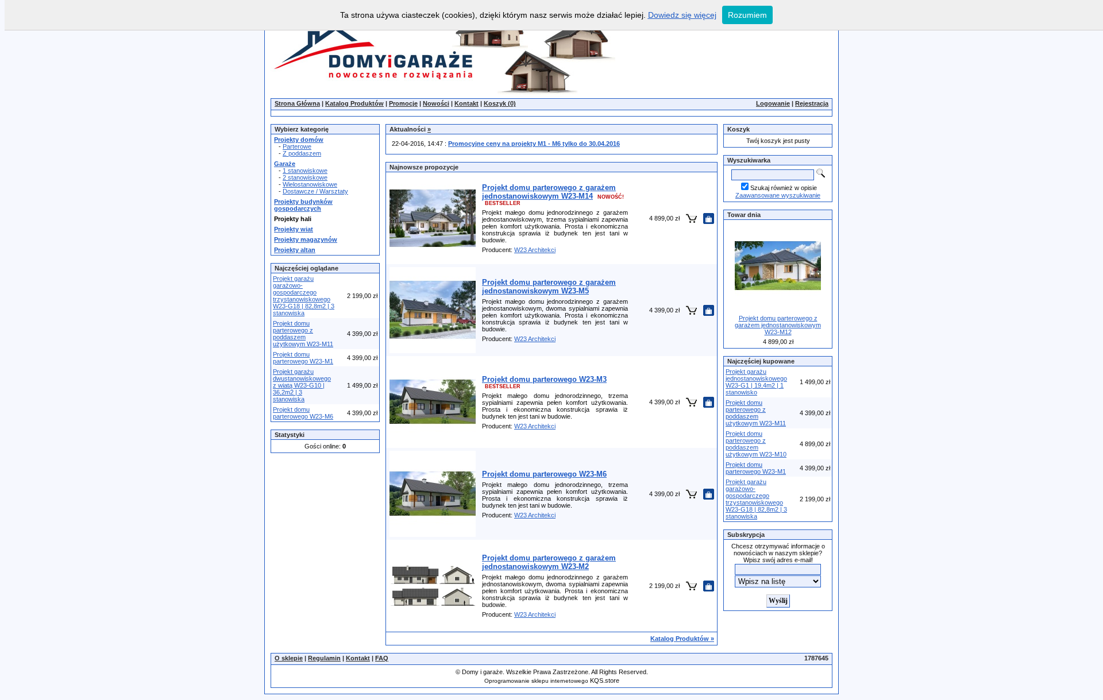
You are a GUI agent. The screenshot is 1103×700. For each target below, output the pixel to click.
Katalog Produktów (354, 103)
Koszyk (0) (500, 103)
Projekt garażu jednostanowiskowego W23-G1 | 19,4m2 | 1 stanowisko (756, 382)
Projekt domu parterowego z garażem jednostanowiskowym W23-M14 (549, 191)
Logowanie (773, 103)
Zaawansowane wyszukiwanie (777, 195)
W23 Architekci (535, 249)
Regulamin (324, 658)
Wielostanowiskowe (310, 184)
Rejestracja (811, 103)
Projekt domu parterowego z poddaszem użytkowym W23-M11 (303, 333)
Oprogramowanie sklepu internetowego (536, 681)
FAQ (381, 658)
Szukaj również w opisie (783, 187)
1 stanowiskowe (305, 170)
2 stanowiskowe (305, 177)
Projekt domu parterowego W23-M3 (544, 379)
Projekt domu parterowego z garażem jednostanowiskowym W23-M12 (778, 325)
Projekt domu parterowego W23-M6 (303, 413)
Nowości (436, 103)
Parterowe (297, 146)
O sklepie (289, 658)
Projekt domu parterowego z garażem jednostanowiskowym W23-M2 (549, 562)
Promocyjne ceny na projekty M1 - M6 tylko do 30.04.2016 (534, 143)
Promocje (403, 103)
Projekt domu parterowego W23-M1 (303, 358)
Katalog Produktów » (682, 638)
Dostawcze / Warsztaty (315, 191)
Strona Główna (297, 103)
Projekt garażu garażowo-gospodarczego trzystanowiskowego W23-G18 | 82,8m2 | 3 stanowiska (303, 295)
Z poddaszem (302, 153)
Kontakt (466, 103)
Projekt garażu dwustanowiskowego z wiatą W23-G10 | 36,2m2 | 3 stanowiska (302, 385)
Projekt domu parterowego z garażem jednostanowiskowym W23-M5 (549, 286)
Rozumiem (747, 15)
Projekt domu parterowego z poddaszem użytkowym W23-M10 (756, 444)
